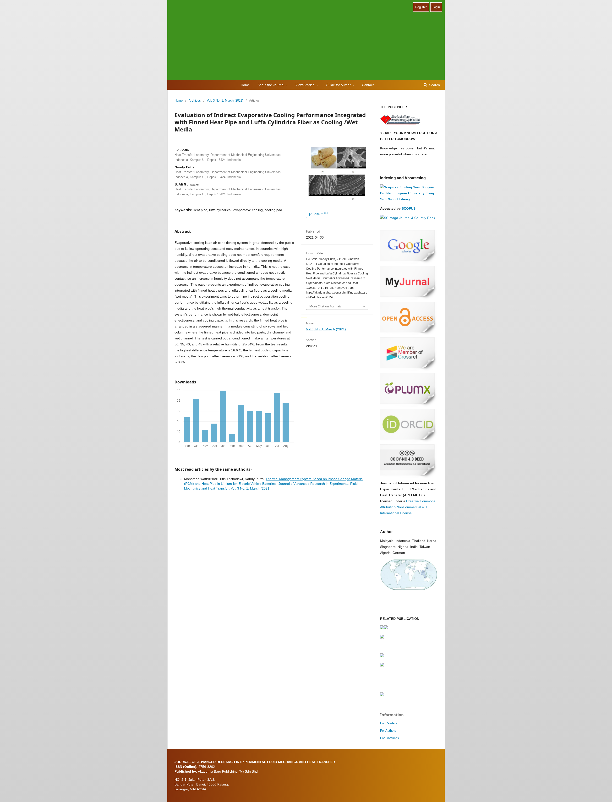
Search (434, 85)
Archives (195, 100)
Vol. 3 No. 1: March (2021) (225, 100)
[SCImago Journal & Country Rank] (407, 218)
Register (421, 7)
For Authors (388, 730)
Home (245, 85)
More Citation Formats (325, 306)
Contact (368, 85)
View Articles (305, 85)
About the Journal (271, 85)
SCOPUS (408, 208)
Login (436, 7)
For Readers (388, 723)
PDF (320, 214)
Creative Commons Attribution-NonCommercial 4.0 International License (407, 507)
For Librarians (389, 738)
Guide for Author (339, 85)
